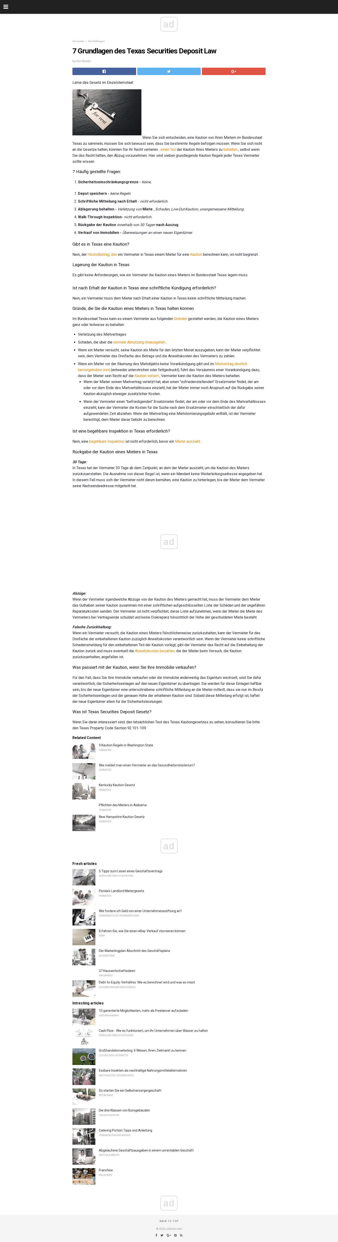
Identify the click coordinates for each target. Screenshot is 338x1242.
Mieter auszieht (187, 441)
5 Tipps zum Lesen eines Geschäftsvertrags (131, 871)
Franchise (106, 1170)
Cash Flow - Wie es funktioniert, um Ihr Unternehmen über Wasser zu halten (153, 1031)
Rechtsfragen (96, 41)
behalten (230, 149)
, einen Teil (167, 149)
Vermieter (78, 41)
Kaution (196, 254)
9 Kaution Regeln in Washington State (126, 745)
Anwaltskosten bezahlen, (155, 651)
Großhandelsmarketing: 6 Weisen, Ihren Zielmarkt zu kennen (142, 1050)
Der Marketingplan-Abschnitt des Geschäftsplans (134, 951)
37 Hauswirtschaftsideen (117, 971)
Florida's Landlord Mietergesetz (121, 891)
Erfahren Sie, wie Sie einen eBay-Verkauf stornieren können (142, 931)
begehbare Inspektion (106, 441)
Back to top (169, 1221)
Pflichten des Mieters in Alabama (123, 805)
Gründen (180, 319)
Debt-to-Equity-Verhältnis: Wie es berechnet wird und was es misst (147, 982)
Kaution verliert (147, 376)
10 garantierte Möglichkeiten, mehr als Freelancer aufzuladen (143, 1010)
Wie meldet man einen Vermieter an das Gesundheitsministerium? (147, 765)
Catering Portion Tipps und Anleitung (125, 1130)
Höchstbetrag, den (102, 254)
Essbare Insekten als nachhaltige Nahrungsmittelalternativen (143, 1070)
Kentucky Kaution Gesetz (117, 785)
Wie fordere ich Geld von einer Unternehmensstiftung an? (140, 911)
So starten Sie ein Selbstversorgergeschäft (130, 1090)
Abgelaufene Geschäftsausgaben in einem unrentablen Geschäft (146, 1150)
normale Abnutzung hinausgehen (139, 342)
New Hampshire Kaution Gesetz (122, 817)
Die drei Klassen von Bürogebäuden (124, 1110)
